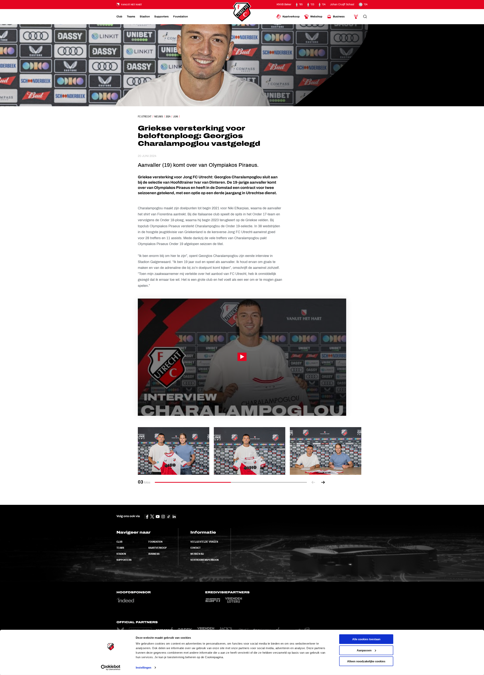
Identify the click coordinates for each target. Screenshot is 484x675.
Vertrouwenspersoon (204, 560)
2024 (168, 116)
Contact (195, 547)
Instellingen (143, 667)
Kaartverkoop (157, 547)
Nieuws (158, 116)
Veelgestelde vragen (204, 541)
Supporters (124, 560)
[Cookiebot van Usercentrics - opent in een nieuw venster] (110, 667)
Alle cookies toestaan (366, 639)
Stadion (121, 554)
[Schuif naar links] (313, 482)
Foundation (155, 541)
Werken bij (197, 554)
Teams (120, 547)
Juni (175, 116)
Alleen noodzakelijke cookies (366, 661)
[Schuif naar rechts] (323, 482)
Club (119, 541)
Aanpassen (364, 650)
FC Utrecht (144, 116)
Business (154, 554)
